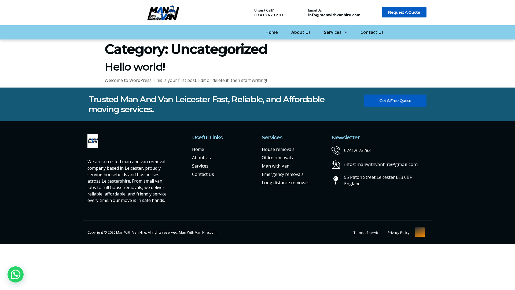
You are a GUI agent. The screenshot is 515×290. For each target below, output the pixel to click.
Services (332, 32)
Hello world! (135, 66)
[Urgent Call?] (247, 12)
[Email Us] (303, 12)
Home (272, 32)
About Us (301, 32)
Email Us (315, 10)
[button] (16, 274)
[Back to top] (420, 232)
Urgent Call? (264, 10)
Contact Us (372, 32)
